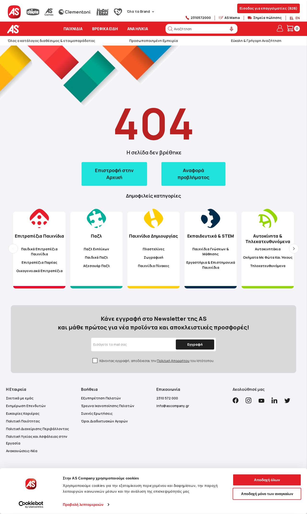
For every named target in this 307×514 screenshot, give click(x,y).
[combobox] (201, 29)
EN (297, 18)
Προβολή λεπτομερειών (83, 504)
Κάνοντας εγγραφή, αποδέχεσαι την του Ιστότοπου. (157, 360)
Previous (13, 248)
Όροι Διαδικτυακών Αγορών (104, 421)
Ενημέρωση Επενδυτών (26, 405)
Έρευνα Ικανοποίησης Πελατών (107, 405)
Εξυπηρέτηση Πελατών (101, 398)
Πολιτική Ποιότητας (23, 421)
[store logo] (28, 29)
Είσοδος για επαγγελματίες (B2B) (268, 8)
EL (292, 18)
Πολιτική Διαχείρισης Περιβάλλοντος (37, 428)
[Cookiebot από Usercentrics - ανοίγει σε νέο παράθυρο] (31, 504)
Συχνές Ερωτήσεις (96, 413)
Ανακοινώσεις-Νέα (21, 451)
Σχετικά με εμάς (19, 398)
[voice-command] (232, 29)
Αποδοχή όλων (267, 480)
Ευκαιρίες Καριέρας (22, 413)
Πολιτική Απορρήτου (173, 360)
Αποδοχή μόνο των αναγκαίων (267, 493)
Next (294, 248)
